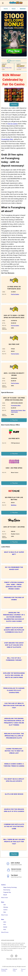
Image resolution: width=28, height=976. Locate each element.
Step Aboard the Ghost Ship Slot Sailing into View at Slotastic (14, 645)
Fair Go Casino (12, 123)
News (14, 8)
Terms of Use (23, 970)
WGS (4, 922)
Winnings (5, 907)
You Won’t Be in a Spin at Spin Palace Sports (14, 780)
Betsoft (5, 894)
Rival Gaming (6, 889)
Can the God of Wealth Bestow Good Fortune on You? (14, 705)
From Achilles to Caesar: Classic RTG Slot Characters (14, 690)
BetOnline (13, 505)
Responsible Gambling (4, 970)
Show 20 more (4, 932)
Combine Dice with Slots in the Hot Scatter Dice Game (14, 826)
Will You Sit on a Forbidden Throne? (14, 659)
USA (4, 904)
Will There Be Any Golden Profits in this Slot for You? (14, 842)
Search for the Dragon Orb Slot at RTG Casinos (14, 810)
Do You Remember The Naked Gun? (14, 568)
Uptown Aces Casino (16, 410)
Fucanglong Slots (7, 139)
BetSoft (5, 927)
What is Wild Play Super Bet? (14, 553)
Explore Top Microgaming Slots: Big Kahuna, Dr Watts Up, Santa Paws (14, 675)
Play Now (14, 104)
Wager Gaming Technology (10, 887)
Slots (4, 912)
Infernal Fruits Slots (21, 67)
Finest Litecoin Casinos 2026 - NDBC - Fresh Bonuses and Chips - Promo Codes (14, 586)
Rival (4, 929)
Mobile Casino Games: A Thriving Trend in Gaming (14, 765)
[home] (16, 4)
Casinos (3, 884)
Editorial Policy (15, 970)
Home (6, 8)
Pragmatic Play (7, 892)
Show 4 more (4, 915)
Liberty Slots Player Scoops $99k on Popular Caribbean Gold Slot (14, 630)
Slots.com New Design (14, 794)
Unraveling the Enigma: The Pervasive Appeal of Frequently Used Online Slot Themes (14, 722)
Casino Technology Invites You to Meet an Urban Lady (14, 751)
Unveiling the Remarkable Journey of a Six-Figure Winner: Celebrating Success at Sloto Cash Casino (14, 617)
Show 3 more (4, 897)
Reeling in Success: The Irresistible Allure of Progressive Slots (14, 736)
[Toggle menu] (2, 3)
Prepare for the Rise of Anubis (14, 598)
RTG (4, 924)
